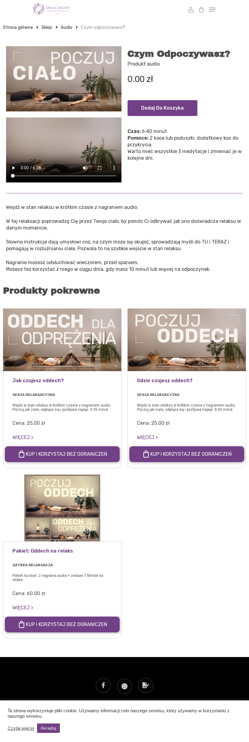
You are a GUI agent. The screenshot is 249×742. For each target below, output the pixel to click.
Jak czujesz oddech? (38, 380)
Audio (66, 27)
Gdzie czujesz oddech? (165, 380)
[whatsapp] (145, 686)
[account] (190, 10)
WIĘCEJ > (22, 437)
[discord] (124, 686)
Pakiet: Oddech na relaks (42, 551)
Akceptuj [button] (48, 728)
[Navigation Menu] (212, 10)
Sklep (46, 27)
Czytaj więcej (21, 728)
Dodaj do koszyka (162, 108)
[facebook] (103, 686)
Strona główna (18, 27)
